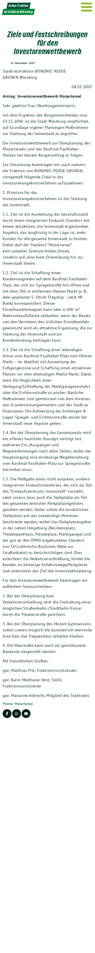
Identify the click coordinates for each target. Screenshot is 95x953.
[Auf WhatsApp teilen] (16, 713)
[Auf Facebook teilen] (7, 713)
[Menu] (86, 7)
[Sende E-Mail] (26, 713)
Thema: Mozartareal (18, 704)
